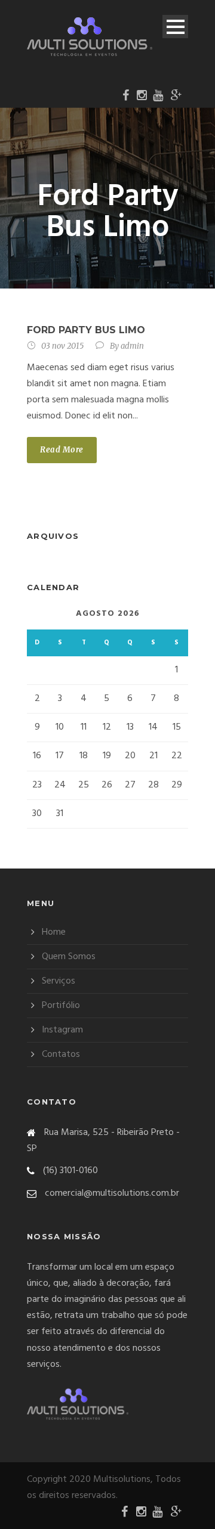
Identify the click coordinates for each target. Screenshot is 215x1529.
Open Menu (175, 26)
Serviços (58, 981)
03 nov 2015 (62, 346)
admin (132, 346)
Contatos (61, 1054)
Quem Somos (69, 956)
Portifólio (61, 1005)
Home (54, 932)
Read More (62, 450)
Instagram (62, 1030)
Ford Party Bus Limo (86, 330)
